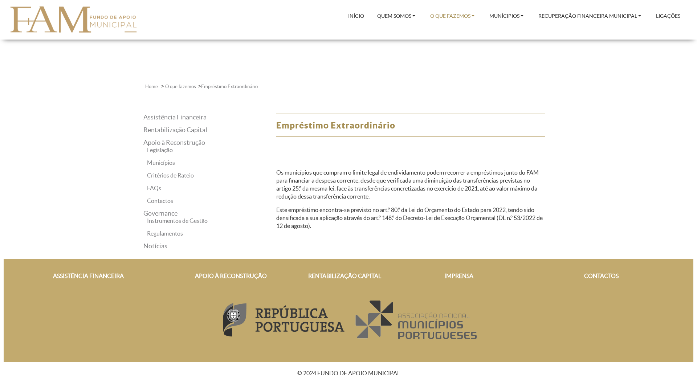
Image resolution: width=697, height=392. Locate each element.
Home (152, 86)
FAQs (154, 188)
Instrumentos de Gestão (177, 220)
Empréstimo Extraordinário (229, 86)
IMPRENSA (458, 276)
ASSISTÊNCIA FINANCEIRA (88, 276)
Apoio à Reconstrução (174, 142)
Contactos (160, 200)
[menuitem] (356, 16)
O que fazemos (180, 86)
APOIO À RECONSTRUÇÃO (231, 276)
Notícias (155, 246)
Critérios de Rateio (170, 175)
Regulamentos (165, 233)
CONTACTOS (601, 276)
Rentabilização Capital (175, 130)
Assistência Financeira (175, 117)
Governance (160, 213)
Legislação (160, 150)
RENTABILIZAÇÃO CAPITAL (344, 276)
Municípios (161, 162)
